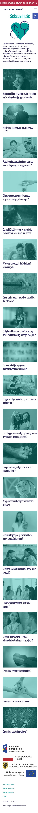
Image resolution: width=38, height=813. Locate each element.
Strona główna (8, 784)
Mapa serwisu (8, 792)
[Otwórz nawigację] (35, 9)
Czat (4, 796)
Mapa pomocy (8, 788)
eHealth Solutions (19, 806)
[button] (35, 16)
